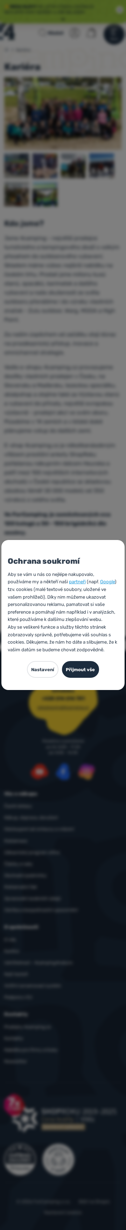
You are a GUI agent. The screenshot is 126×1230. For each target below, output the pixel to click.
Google (107, 581)
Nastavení (42, 669)
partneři (77, 581)
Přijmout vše (80, 669)
